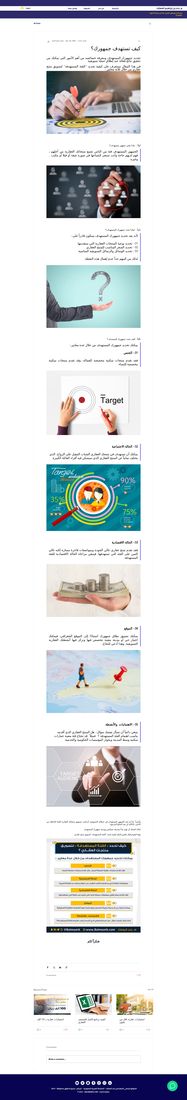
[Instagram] (99, 1083)
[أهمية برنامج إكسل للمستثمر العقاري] (93, 1004)
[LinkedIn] (110, 1083)
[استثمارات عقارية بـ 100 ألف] (52, 1004)
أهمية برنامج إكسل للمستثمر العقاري (91, 1021)
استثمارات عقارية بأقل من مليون (132, 1021)
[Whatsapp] (104, 1083)
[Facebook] (93, 1083)
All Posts (37, 23)
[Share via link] (66, 967)
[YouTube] (77, 1083)
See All (150, 989)
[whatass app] (172, 1086)
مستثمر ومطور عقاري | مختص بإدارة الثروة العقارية (166, 14)
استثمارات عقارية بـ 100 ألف (50, 1019)
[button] (150, 23)
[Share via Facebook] (47, 967)
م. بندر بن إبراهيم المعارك (169, 8)
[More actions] (139, 40)
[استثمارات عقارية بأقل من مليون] (134, 1004)
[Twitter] (82, 1083)
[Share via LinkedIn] (60, 967)
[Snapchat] (88, 1083)
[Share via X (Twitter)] (54, 967)
